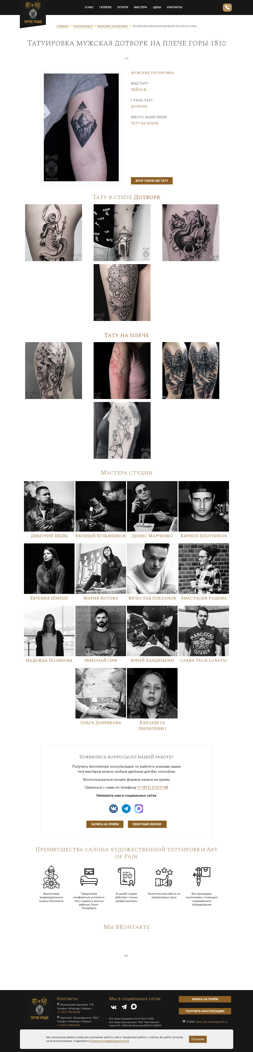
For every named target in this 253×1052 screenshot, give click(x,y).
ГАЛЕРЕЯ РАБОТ (83, 26)
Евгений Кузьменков (100, 536)
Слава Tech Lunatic (204, 660)
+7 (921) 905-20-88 (68, 1012)
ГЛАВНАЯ (62, 26)
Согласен (197, 1039)
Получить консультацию (205, 1011)
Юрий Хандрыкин (152, 660)
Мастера (140, 7)
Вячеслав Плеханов (152, 598)
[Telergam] (126, 808)
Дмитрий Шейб (49, 536)
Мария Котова (100, 598)
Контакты (174, 7)
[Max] (138, 808)
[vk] (113, 808)
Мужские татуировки (152, 73)
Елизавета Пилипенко (152, 725)
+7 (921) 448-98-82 (68, 1025)
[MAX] (134, 1008)
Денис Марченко (152, 536)
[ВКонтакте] (113, 1008)
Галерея (105, 7)
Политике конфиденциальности (109, 1040)
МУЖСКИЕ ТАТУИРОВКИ (112, 26)
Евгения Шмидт (49, 598)
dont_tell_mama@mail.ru (211, 1021)
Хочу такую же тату (152, 181)
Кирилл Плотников (204, 536)
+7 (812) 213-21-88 (152, 787)
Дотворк (139, 106)
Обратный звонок (147, 824)
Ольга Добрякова (100, 722)
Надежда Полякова (49, 660)
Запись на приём (105, 824)
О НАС (89, 7)
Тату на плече (144, 123)
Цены (157, 7)
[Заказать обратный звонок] (227, 8)
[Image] (53, 232)
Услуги (122, 7)
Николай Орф (100, 660)
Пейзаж (139, 89)
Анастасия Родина (204, 598)
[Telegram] (124, 1008)
